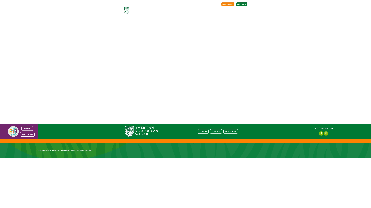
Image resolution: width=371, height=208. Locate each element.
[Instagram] (326, 133)
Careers (232, 10)
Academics (178, 10)
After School (219, 10)
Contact (243, 10)
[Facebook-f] (321, 133)
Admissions (165, 10)
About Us (153, 10)
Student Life (204, 10)
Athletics (191, 10)
